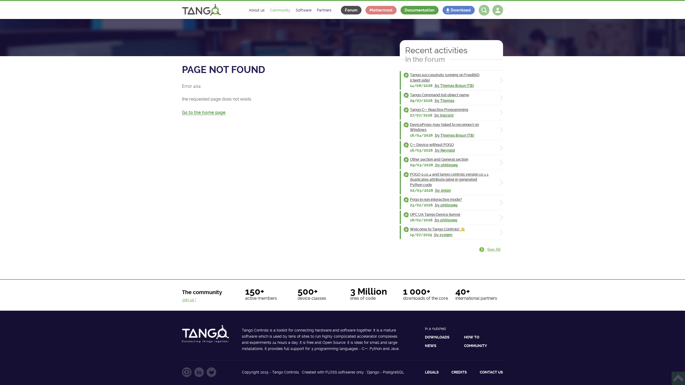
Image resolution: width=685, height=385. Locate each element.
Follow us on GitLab (211, 372)
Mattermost (381, 10)
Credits (459, 372)
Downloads (437, 337)
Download (461, 10)
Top (678, 378)
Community (475, 346)
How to (471, 337)
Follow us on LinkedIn (199, 372)
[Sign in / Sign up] (497, 10)
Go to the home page (204, 112)
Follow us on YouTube (187, 372)
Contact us (491, 372)
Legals (432, 372)
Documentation (420, 10)
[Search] (484, 10)
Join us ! (189, 300)
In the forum (425, 59)
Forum (351, 10)
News (430, 346)
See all (493, 249)
